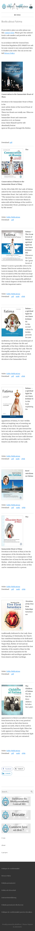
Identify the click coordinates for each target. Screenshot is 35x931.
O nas (3, 838)
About (3, 845)
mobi (17, 296)
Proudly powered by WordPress (11, 924)
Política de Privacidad (8, 890)
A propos (4, 852)
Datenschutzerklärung (8, 897)
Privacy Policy (9, 53)
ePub (23, 296)
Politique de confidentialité (10, 868)
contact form (9, 33)
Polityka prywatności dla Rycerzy (12, 905)
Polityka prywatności (8, 883)
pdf (11, 142)
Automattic (18, 927)
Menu (18, 15)
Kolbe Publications (13, 217)
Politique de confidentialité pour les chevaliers (16, 912)
